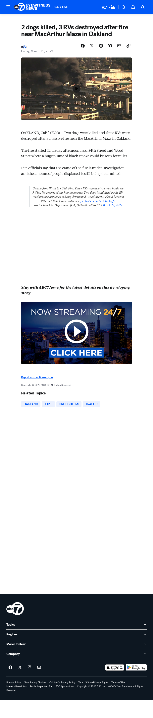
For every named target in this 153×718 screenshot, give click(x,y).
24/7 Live (61, 7)
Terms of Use (118, 682)
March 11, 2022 (112, 205)
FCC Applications (65, 686)
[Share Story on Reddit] (101, 45)
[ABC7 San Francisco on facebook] (10, 667)
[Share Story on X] (91, 45)
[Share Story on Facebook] (82, 45)
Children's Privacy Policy (62, 682)
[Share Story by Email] (119, 45)
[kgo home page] (15, 608)
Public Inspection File (41, 686)
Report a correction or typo (37, 377)
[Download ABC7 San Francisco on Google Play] (136, 667)
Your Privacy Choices (35, 682)
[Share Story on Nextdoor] (110, 45)
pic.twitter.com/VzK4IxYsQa (98, 201)
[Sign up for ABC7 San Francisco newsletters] (39, 667)
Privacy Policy (13, 682)
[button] (8, 7)
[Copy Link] (128, 45)
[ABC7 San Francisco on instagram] (29, 667)
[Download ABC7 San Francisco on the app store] (114, 667)
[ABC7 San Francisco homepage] (32, 7)
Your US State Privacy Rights (93, 682)
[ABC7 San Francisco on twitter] (20, 667)
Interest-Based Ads (16, 686)
